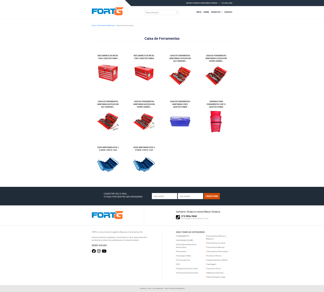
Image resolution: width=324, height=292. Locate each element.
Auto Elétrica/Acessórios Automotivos (186, 246)
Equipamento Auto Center (187, 268)
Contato (228, 12)
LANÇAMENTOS (183, 236)
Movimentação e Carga (216, 277)
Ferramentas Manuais (106, 25)
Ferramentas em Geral (216, 243)
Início (198, 12)
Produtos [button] (216, 12)
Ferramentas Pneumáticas (217, 251)
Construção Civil (183, 260)
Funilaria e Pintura (214, 255)
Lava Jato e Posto (214, 268)
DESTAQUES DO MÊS (185, 240)
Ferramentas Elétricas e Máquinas (216, 237)
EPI (178, 264)
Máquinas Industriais (215, 273)
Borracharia (181, 251)
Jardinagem (211, 264)
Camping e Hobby (184, 255)
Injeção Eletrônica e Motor (217, 260)
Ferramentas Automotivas (187, 273)
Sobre (206, 12)
